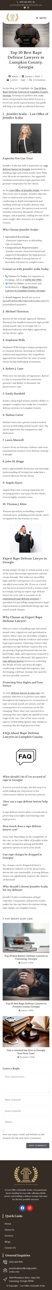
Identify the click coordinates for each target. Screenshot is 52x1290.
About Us (9, 1229)
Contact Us (10, 1247)
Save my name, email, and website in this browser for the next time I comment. (24, 1136)
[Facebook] (22, 1208)
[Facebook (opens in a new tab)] (25, 7)
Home (8, 1223)
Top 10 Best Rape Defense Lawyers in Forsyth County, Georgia (26, 1005)
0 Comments (39, 80)
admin (15, 76)
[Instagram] (29, 1208)
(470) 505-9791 (25, 2)
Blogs (7, 1241)
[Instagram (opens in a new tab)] (28, 7)
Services (9, 1235)
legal (23, 80)
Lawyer (14, 80)
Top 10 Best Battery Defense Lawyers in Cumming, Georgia (26, 957)
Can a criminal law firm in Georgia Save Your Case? (26, 1052)
